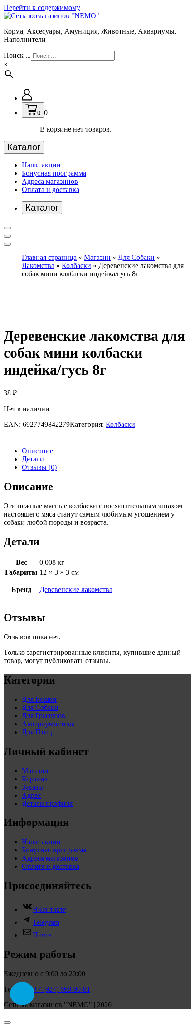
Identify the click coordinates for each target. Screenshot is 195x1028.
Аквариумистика (48, 724)
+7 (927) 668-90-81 (62, 989)
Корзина (35, 779)
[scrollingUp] (7, 1022)
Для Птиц (37, 732)
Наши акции (41, 165)
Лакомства (38, 265)
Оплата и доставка (50, 189)
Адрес (31, 795)
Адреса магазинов (50, 181)
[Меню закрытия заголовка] (7, 236)
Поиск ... (17, 55)
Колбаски (76, 265)
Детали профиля (47, 803)
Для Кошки (39, 699)
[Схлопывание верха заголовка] (7, 244)
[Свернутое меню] (7, 228)
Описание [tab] (37, 451)
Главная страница (49, 257)
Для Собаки (136, 257)
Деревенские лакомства (75, 589)
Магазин (97, 257)
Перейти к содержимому (42, 7)
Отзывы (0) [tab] (39, 467)
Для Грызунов (43, 715)
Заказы (32, 787)
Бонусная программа (54, 173)
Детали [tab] (33, 459)
